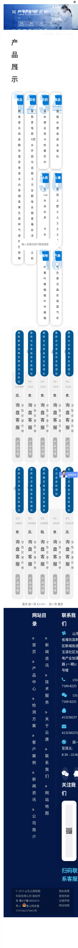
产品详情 (17, 447)
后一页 (53, 604)
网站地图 (47, 803)
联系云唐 (46, 40)
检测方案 (25, 40)
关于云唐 (47, 729)
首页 (24, 604)
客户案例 (30, 40)
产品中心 (19, 40)
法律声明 (64, 900)
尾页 (60, 604)
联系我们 (47, 766)
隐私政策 (64, 891)
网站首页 (14, 40)
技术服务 (47, 692)
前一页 (32, 604)
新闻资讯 (35, 40)
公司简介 (40, 40)
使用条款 (64, 896)
